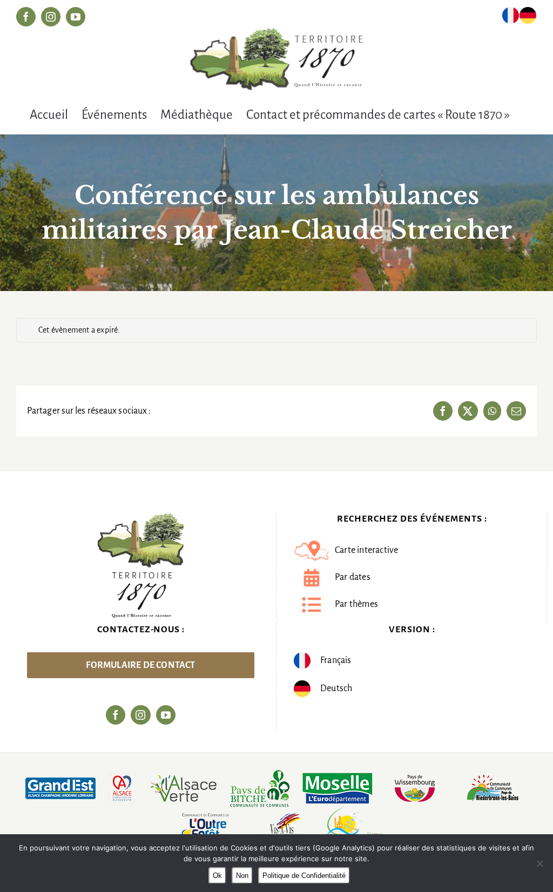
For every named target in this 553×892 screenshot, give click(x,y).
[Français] (510, 18)
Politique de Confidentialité (304, 875)
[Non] (539, 863)
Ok (217, 875)
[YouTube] (166, 715)
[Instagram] (140, 715)
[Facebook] (115, 715)
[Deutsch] (528, 18)
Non (242, 875)
